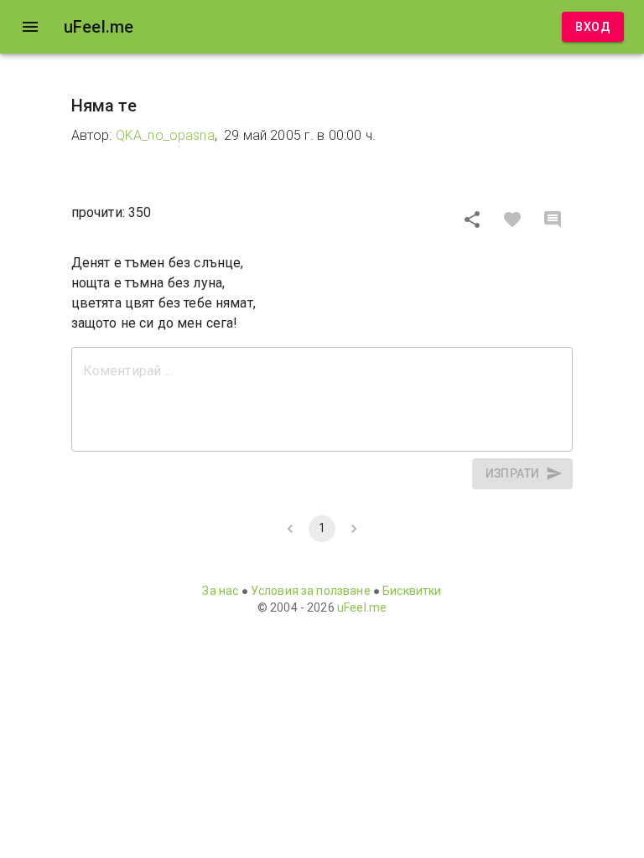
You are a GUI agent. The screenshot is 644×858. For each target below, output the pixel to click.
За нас (220, 590)
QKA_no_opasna (165, 135)
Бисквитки (411, 590)
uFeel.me (362, 607)
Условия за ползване (311, 590)
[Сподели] (472, 219)
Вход (592, 27)
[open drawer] (30, 27)
